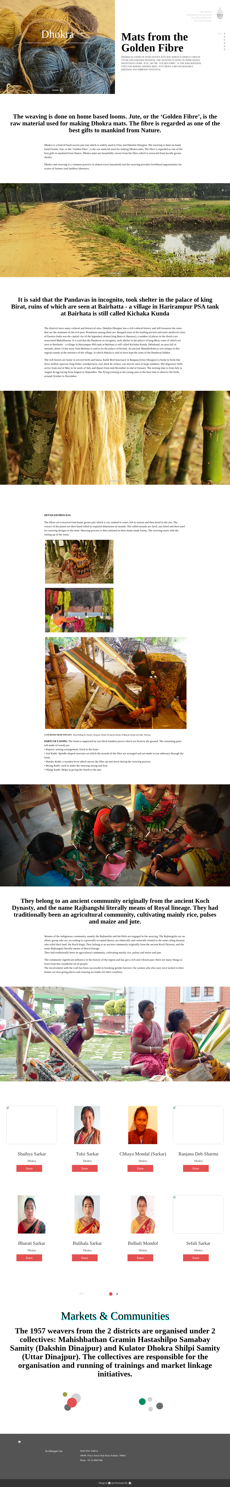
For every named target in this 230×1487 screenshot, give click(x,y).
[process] (224, 40)
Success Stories (202, 21)
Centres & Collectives (198, 15)
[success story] (224, 46)
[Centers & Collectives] (224, 49)
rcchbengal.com (54, 1451)
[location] (224, 37)
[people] (224, 43)
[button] (81, 1293)
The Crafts (205, 12)
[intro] (224, 33)
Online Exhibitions (201, 18)
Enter (29, 1168)
